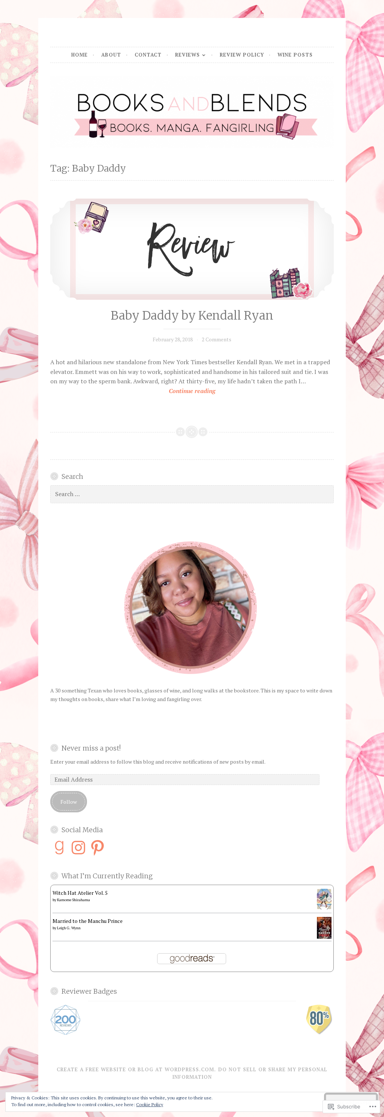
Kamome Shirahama (73, 899)
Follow (68, 801)
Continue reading (132, 391)
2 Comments (216, 339)
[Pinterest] (97, 848)
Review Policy (242, 54)
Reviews (187, 54)
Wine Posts (295, 54)
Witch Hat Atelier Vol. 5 (80, 892)
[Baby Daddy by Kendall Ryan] (191, 249)
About (111, 54)
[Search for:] (191, 494)
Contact (148, 54)
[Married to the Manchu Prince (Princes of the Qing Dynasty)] (324, 936)
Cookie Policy (149, 1104)
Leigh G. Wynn (69, 928)
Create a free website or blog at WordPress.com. (136, 1069)
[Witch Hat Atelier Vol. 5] (324, 907)
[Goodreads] (59, 848)
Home (79, 54)
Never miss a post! (91, 748)
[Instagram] (78, 848)
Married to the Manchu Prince (87, 920)
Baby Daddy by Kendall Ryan (192, 315)
